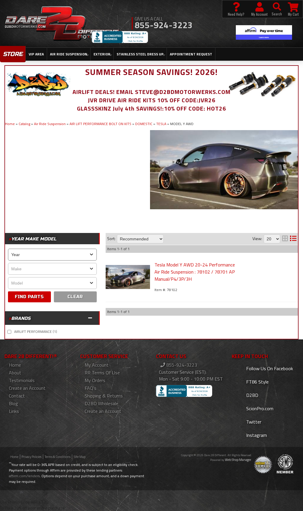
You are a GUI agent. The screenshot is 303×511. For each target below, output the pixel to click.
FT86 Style (257, 381)
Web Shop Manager (238, 459)
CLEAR (75, 296)
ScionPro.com (259, 408)
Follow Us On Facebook (269, 368)
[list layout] (293, 238)
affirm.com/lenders (24, 476)
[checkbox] (9, 332)
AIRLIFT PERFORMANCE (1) (35, 331)
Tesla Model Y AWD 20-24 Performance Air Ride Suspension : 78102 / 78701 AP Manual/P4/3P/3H (194, 271)
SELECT (29, 296)
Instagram (256, 435)
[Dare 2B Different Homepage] (62, 24)
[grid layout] (285, 238)
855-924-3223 (181, 364)
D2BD (251, 395)
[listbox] (52, 255)
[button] (276, 9)
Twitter (253, 421)
